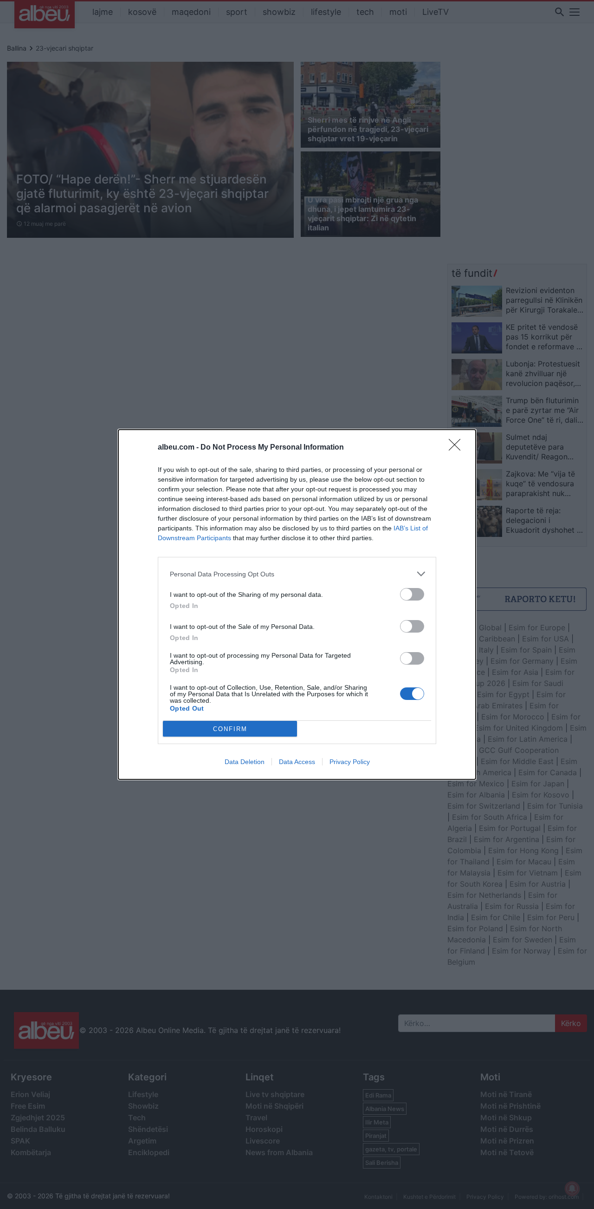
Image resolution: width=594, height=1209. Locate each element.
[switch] (412, 594)
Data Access (297, 761)
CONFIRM (230, 728)
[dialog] (297, 604)
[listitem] (297, 574)
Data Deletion (245, 761)
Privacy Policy (349, 761)
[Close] (457, 448)
